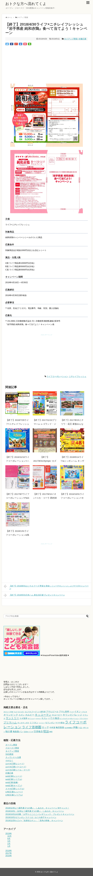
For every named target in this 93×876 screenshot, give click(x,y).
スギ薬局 (23, 718)
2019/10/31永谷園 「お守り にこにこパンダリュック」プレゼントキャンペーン (39, 814)
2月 (8, 844)
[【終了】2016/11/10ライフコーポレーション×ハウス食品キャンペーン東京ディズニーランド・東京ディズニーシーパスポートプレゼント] (17, 440)
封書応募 (82, 39)
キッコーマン (43, 714)
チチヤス (38, 718)
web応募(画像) (11, 782)
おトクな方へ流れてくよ (25, 4)
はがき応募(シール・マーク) (17, 770)
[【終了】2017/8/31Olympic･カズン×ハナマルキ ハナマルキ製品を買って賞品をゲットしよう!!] (45, 440)
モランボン (50, 723)
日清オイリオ (28, 732)
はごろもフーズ (31, 712)
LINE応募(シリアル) (14, 795)
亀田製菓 (60, 727)
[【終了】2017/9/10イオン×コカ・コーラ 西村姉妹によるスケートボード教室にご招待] (45, 477)
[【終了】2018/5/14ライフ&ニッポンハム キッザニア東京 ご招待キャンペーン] (72, 440)
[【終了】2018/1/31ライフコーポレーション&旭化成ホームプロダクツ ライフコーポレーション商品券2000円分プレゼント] (17, 514)
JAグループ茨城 (8, 712)
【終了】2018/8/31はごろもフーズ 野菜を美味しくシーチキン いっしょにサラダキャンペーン (49, 587)
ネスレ (44, 718)
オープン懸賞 (11, 745)
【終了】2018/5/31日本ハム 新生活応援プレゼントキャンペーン (37, 595)
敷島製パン (18, 731)
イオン (77, 711)
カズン (22, 715)
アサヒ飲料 (64, 711)
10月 (9, 836)
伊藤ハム (77, 727)
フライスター (83, 718)
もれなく (9, 760)
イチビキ (84, 712)
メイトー (42, 723)
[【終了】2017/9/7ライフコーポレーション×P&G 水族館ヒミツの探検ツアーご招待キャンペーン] (17, 477)
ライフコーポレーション (57, 376)
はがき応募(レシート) (14, 764)
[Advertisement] (46, 65)
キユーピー (57, 715)
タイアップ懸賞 (71, 39)
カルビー (29, 715)
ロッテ (45, 727)
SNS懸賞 (9, 754)
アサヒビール (52, 711)
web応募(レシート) (13, 776)
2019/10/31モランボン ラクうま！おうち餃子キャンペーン (30, 817)
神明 (50, 732)
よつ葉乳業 (41, 712)
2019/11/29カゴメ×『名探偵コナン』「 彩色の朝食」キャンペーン (34, 820)
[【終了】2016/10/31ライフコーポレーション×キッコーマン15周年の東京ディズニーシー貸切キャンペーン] (72, 477)
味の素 (8, 731)
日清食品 (38, 731)
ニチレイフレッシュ (77, 376)
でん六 (16, 712)
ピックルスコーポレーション (69, 718)
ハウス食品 (53, 718)
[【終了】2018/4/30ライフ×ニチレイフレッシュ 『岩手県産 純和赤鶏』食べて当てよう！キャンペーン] (20, 44)
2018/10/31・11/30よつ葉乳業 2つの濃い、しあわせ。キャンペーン (34, 811)
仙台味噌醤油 (69, 727)
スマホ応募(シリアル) (14, 789)
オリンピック (11, 714)
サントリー (12, 718)
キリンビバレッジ (72, 714)
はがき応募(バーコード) (15, 767)
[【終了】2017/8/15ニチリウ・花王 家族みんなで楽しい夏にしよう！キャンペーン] (72, 403)
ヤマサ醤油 (59, 723)
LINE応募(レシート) (14, 792)
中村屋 (52, 727)
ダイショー (31, 718)
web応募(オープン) (13, 786)
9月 (8, 839)
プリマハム (10, 722)
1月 (8, 846)
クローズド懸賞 (12, 748)
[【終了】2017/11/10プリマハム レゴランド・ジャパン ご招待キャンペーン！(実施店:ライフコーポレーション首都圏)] (45, 403)
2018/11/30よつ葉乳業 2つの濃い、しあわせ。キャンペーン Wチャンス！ (37, 808)
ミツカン (34, 722)
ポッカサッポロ (23, 723)
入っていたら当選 (13, 757)
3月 (8, 841)
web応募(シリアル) (13, 779)
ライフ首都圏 (31, 727)
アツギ (72, 712)
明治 (46, 731)
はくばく (21, 712)
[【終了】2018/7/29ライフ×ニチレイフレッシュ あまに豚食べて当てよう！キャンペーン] (17, 403)
